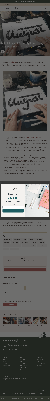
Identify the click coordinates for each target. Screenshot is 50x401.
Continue (13, 211)
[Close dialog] (47, 186)
